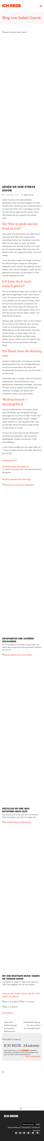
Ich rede (11, 6)
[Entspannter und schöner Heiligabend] (22, 560)
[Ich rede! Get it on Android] (10, 1001)
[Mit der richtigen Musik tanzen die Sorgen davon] (22, 897)
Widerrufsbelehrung (14, 1127)
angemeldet (15, 469)
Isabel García (28, 195)
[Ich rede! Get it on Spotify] (10, 1005)
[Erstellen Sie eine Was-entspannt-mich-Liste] (22, 729)
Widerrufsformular (29, 1124)
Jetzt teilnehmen (32, 1057)
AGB (37, 1124)
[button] (41, 6)
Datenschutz (26, 1127)
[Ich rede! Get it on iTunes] (26, 1002)
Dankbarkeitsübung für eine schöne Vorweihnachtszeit (31, 1025)
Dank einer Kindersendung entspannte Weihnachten (9, 1026)
